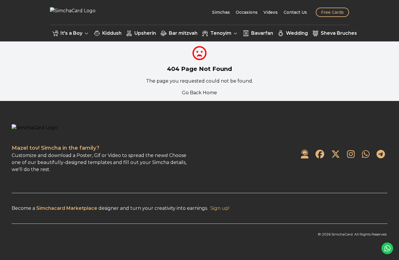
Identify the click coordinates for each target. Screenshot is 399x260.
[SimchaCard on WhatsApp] (366, 154)
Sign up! (219, 208)
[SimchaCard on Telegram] (380, 154)
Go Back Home (199, 92)
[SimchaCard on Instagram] (351, 154)
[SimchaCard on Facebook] (320, 154)
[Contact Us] (305, 154)
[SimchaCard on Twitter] (335, 154)
